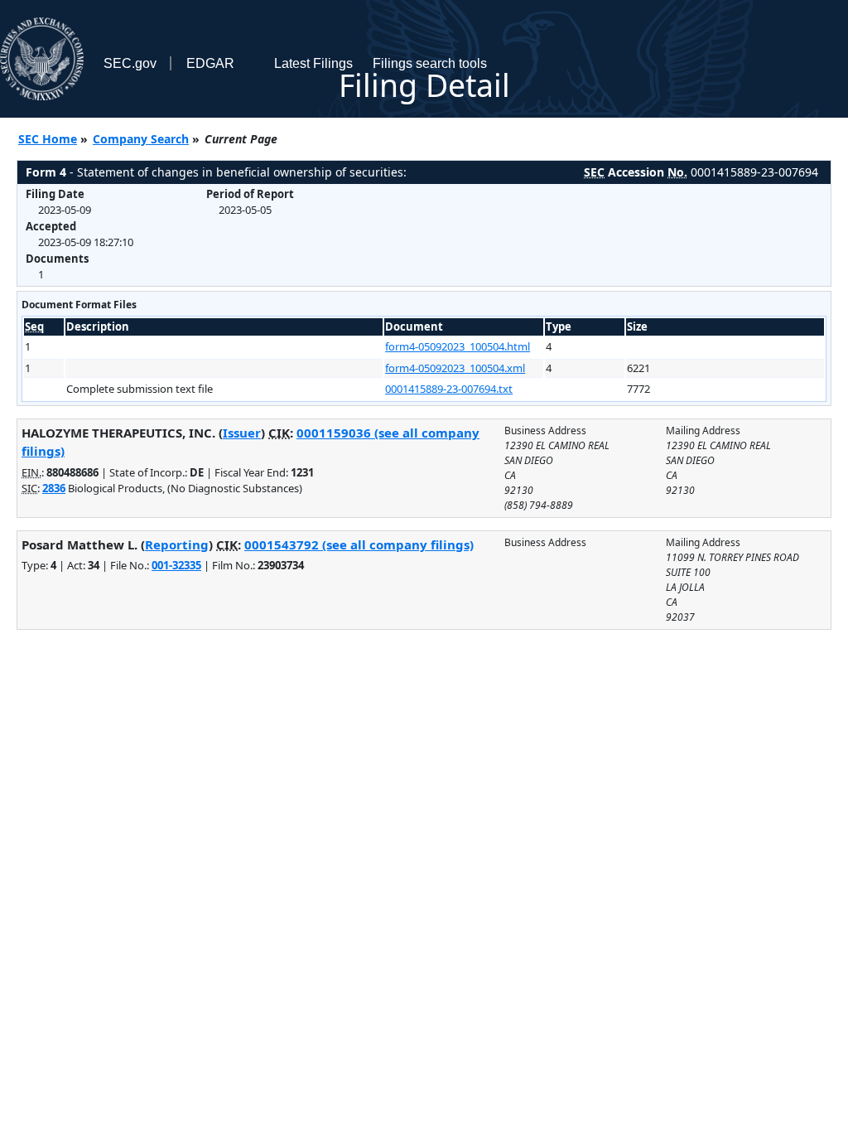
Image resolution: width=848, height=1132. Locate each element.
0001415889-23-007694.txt (449, 388)
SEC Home (47, 139)
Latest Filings (313, 63)
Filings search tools (430, 63)
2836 (53, 488)
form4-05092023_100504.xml (455, 367)
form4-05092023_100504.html (457, 346)
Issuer (242, 432)
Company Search (141, 139)
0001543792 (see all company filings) (359, 544)
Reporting (177, 544)
